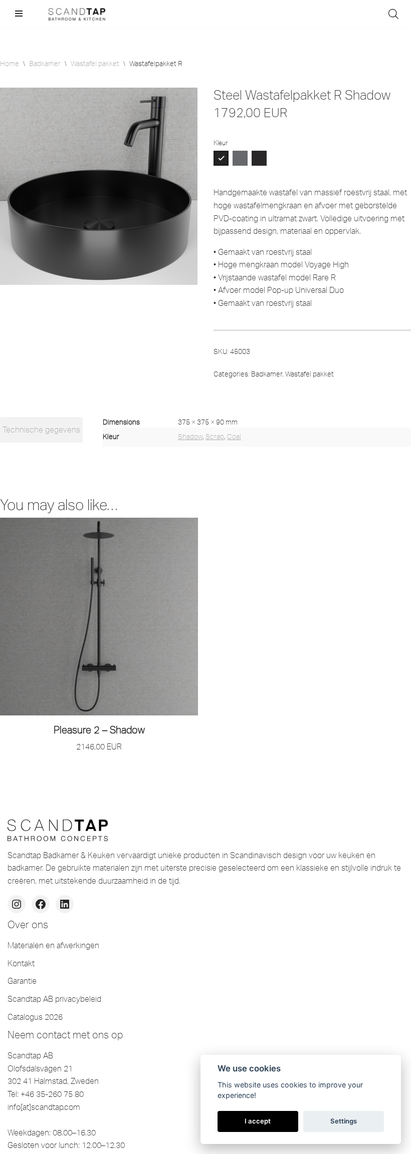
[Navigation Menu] (19, 14)
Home (9, 63)
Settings (343, 1121)
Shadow (190, 436)
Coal (234, 436)
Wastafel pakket (95, 63)
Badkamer (45, 63)
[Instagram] (17, 904)
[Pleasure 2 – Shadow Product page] (99, 616)
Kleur (221, 142)
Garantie (22, 981)
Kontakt (21, 963)
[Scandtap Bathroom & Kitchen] (75, 14)
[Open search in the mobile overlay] (393, 14)
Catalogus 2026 (35, 1017)
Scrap (215, 436)
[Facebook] (41, 904)
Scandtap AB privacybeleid (54, 999)
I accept (258, 1121)
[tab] (41, 430)
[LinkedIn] (65, 904)
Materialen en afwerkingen (53, 945)
